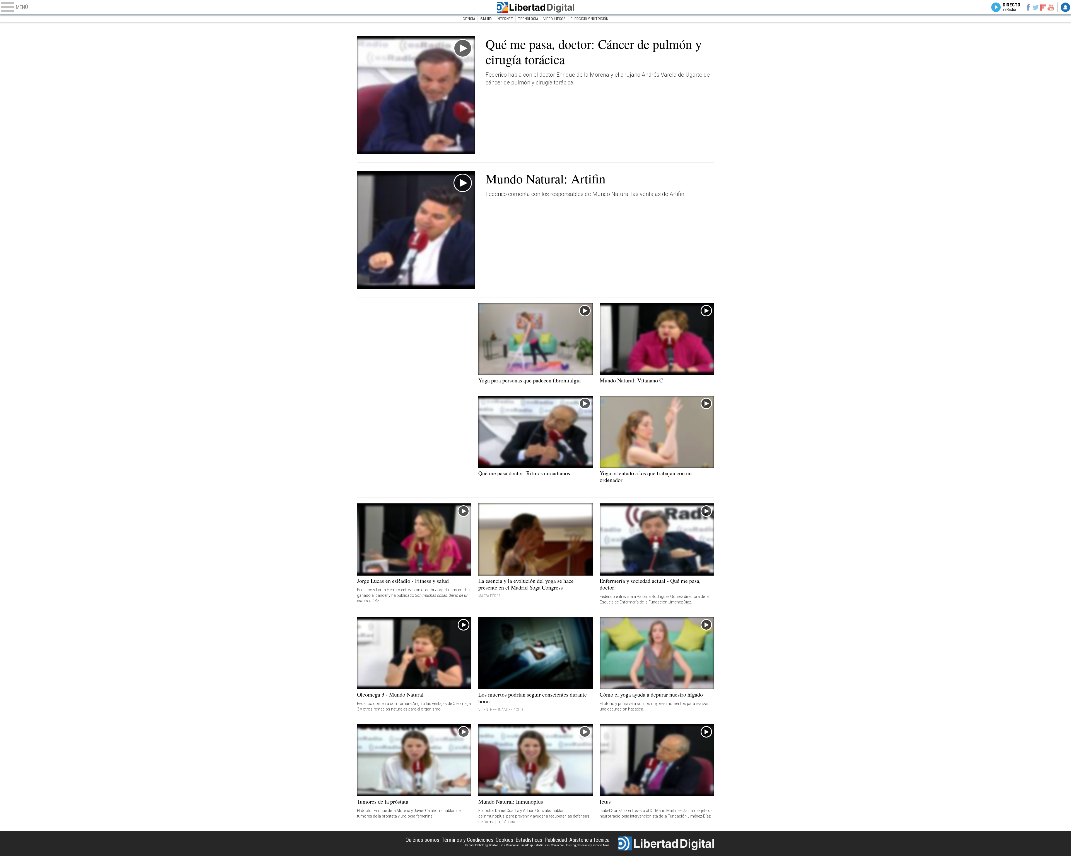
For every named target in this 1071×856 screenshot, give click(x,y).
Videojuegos (554, 19)
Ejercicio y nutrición (589, 19)
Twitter (1035, 7)
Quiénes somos (422, 839)
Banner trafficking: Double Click (485, 845)
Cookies (504, 839)
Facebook (1028, 7)
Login (1065, 7)
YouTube (1051, 7)
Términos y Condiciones (467, 839)
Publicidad (555, 839)
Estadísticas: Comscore (549, 845)
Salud (486, 19)
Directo (1011, 7)
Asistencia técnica (589, 839)
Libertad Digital (535, 7)
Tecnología (528, 19)
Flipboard (1043, 7)
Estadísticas (528, 839)
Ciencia (469, 19)
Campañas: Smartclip (519, 845)
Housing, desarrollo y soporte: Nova (587, 845)
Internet (505, 19)
